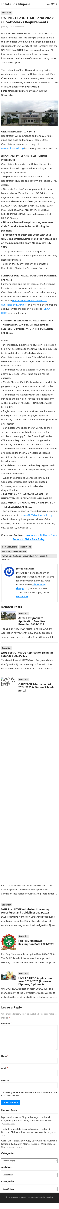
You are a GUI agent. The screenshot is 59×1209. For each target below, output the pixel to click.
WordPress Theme (35, 1197)
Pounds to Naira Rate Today (29, 539)
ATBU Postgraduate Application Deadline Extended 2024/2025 (31, 621)
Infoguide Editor (25, 568)
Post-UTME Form (9, 547)
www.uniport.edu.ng (12, 148)
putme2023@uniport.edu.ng (36, 515)
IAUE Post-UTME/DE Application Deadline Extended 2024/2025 (27, 654)
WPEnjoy (49, 1197)
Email (4, 1068)
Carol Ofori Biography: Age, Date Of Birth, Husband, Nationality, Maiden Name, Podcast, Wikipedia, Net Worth (29, 1144)
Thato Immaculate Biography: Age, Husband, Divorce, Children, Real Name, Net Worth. (26, 1130)
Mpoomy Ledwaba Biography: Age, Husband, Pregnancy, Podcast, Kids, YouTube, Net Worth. (26, 1119)
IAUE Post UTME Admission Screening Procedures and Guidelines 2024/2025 (25, 911)
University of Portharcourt (14, 551)
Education (6, 12)
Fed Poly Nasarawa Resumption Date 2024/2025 (36, 942)
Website (5, 1080)
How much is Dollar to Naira (41, 535)
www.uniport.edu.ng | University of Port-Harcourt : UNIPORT (25, 556)
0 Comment (19, 26)
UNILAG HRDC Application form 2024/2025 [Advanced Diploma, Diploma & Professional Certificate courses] (35, 984)
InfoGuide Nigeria (15, 4)
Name (4, 1056)
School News (25, 547)
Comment (6, 1023)
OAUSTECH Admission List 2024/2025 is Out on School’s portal (36, 687)
